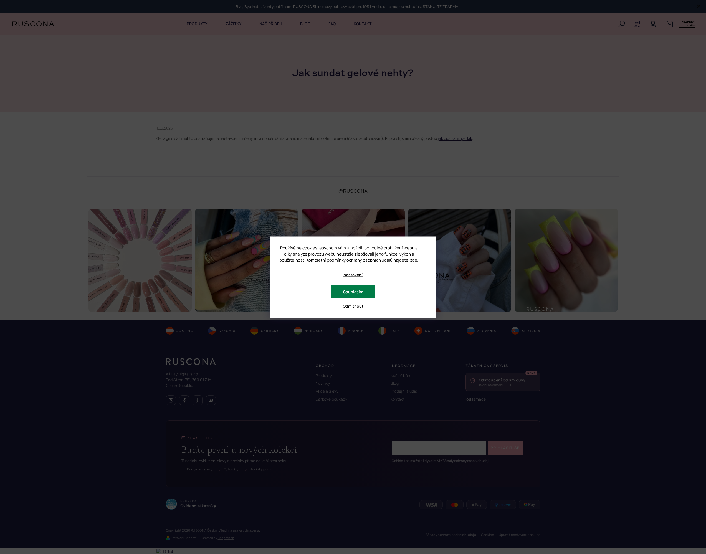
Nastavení (353, 274)
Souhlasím (353, 291)
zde (413, 260)
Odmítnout (353, 305)
